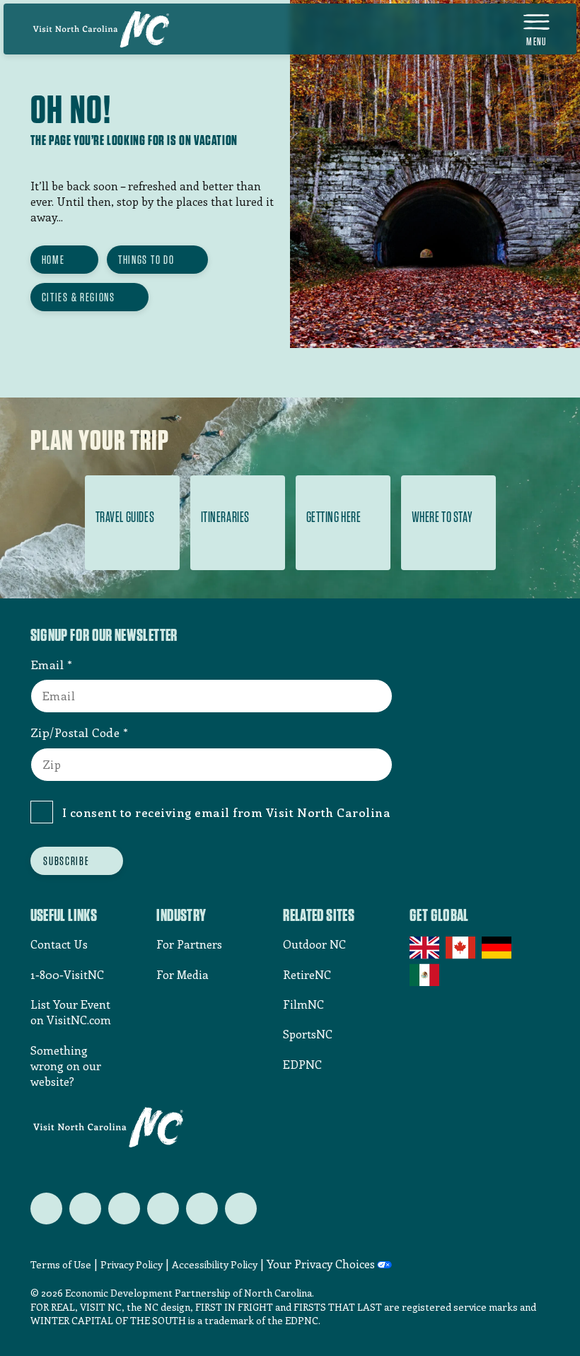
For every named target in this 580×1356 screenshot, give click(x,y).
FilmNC (303, 1004)
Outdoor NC (314, 944)
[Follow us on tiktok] (241, 1208)
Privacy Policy (131, 1264)
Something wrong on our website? (65, 1066)
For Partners (189, 944)
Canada (461, 948)
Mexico (425, 974)
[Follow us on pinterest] (163, 1208)
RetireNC (307, 974)
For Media (182, 974)
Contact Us (59, 944)
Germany (498, 948)
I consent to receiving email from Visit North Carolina (226, 812)
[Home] (101, 29)
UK (425, 948)
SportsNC (307, 1033)
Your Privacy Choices (321, 1263)
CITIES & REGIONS (78, 297)
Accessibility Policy (214, 1264)
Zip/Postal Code (75, 732)
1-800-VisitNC (67, 974)
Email (47, 664)
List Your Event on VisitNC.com (70, 1012)
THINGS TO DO (146, 260)
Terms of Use (60, 1264)
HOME (53, 260)
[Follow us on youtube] (202, 1208)
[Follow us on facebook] (85, 1208)
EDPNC (302, 1064)
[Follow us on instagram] (124, 1208)
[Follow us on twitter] (46, 1208)
